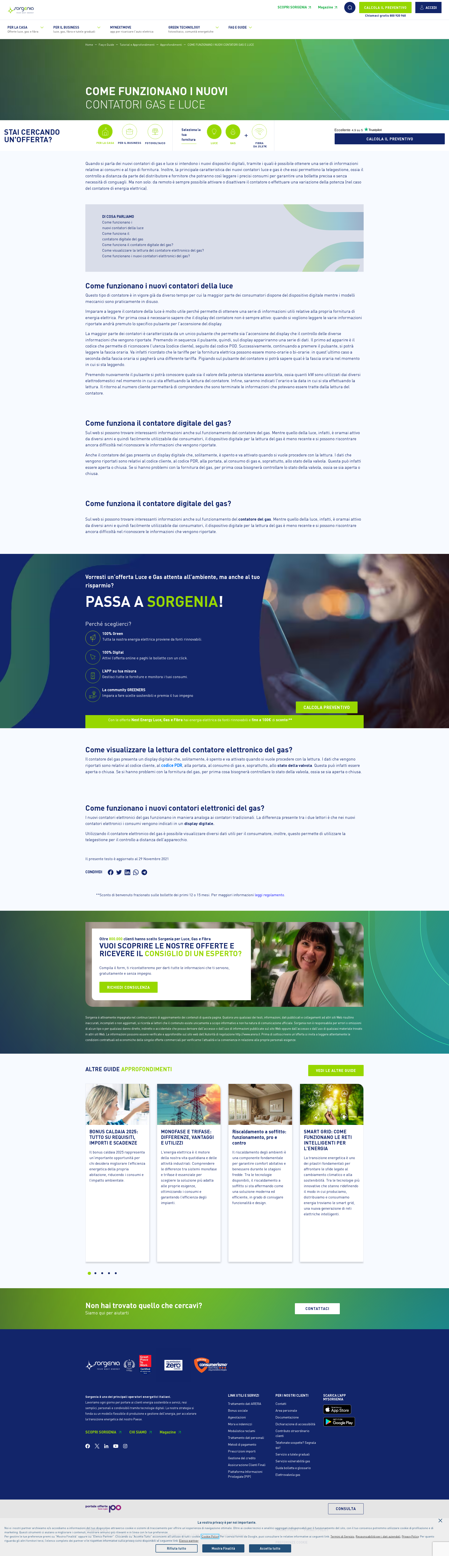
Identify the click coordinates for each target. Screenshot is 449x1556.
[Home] (20, 8)
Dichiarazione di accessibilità (295, 1424)
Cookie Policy (210, 1536)
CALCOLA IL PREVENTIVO (385, 7)
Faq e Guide (106, 44)
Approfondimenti (171, 44)
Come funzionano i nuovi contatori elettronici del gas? (146, 255)
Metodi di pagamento (242, 1444)
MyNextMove (131, 29)
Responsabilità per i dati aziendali (378, 1536)
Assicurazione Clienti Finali (246, 1465)
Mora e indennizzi (240, 1424)
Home (89, 44)
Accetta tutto (270, 1548)
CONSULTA (346, 1508)
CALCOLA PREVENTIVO (327, 707)
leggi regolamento (269, 894)
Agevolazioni (237, 1417)
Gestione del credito (242, 1458)
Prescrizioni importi (242, 1451)
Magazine (325, 7)
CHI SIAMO (138, 1431)
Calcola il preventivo (389, 138)
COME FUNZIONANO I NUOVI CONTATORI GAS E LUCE (221, 44)
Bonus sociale (238, 1410)
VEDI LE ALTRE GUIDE (336, 1070)
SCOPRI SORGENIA (292, 7)
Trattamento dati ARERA (244, 1403)
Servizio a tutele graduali (292, 1454)
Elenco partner (189, 1540)
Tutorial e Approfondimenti (137, 44)
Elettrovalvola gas (287, 1474)
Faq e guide (237, 27)
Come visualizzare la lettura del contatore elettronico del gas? (153, 250)
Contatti (280, 1403)
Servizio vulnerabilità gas (292, 1461)
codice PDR (171, 765)
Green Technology (191, 29)
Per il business (74, 29)
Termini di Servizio (342, 1536)
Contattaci (317, 1308)
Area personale (286, 1410)
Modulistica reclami (241, 1431)
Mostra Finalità (223, 1548)
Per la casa (22, 29)
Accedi (431, 7)
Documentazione (287, 1417)
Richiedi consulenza (128, 987)
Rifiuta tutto (176, 1548)
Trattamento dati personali (246, 1437)
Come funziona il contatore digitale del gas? (137, 244)
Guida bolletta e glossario (293, 1468)
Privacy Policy (410, 1536)
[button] (349, 7)
